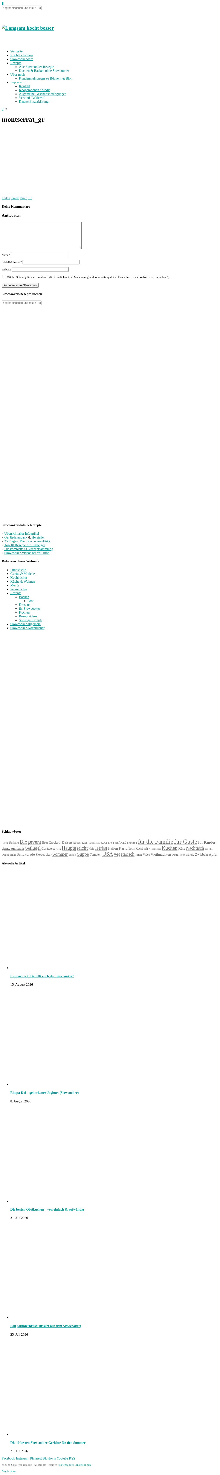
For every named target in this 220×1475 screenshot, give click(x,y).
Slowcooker (44, 854)
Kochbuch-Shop (21, 55)
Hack (58, 849)
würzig (190, 854)
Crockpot (55, 842)
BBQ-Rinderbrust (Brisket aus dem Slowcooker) (45, 1326)
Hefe (91, 848)
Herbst (101, 848)
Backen (24, 597)
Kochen (24, 612)
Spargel (72, 854)
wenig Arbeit (178, 854)
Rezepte (15, 63)
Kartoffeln (127, 848)
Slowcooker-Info (21, 59)
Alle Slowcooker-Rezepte (36, 67)
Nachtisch (195, 848)
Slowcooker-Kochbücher (27, 628)
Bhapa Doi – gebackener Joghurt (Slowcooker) (44, 1092)
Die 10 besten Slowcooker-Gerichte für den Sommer (48, 1442)
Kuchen (169, 848)
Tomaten (95, 854)
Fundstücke (18, 570)
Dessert (67, 842)
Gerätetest (48, 848)
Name (6, 254)
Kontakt (24, 86)
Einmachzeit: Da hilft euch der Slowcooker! (42, 976)
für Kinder (206, 842)
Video (146, 854)
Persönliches (18, 589)
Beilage (14, 842)
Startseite (16, 51)
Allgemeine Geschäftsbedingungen (42, 94)
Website (6, 269)
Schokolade (26, 854)
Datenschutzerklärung (34, 101)
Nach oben (9, 1471)
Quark (5, 854)
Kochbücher (18, 577)
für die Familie (155, 841)
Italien (113, 848)
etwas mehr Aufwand (113, 842)
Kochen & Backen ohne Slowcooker (44, 70)
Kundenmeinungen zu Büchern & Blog (45, 78)
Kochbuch (142, 848)
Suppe (83, 854)
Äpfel (213, 854)
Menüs (15, 585)
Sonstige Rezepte (30, 620)
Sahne (13, 854)
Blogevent (30, 842)
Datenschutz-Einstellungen (75, 1464)
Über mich (17, 74)
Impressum (17, 82)
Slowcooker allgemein (25, 624)
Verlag (138, 854)
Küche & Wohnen (22, 581)
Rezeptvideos (28, 616)
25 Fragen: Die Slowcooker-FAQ (27, 541)
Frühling (132, 842)
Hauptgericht (75, 848)
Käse (181, 848)
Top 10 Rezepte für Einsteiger (24, 545)
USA (107, 854)
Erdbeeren (94, 843)
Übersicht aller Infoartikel (21, 533)
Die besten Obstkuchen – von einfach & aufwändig (47, 1209)
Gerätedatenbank (16, 537)
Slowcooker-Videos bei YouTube (26, 553)
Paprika (208, 848)
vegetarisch (124, 854)
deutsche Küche (81, 842)
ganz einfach (13, 848)
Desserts (24, 604)
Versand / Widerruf (31, 98)
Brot (31, 601)
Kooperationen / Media (34, 90)
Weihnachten (161, 854)
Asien (5, 842)
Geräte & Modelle (22, 574)
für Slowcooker (29, 608)
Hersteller (38, 537)
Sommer (60, 854)
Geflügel (33, 848)
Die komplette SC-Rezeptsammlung (28, 549)
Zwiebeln (201, 854)
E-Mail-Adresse (12, 262)
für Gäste (185, 841)
